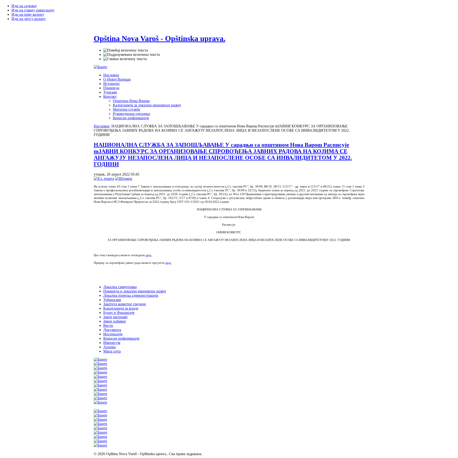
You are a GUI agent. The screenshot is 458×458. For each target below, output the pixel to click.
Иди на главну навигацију (32, 10)
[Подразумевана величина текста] (131, 54)
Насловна (101, 126)
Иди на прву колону (27, 14)
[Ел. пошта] (104, 179)
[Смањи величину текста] (125, 59)
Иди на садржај (23, 6)
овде (148, 255)
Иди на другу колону (28, 19)
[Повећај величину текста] (125, 50)
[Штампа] (123, 179)
